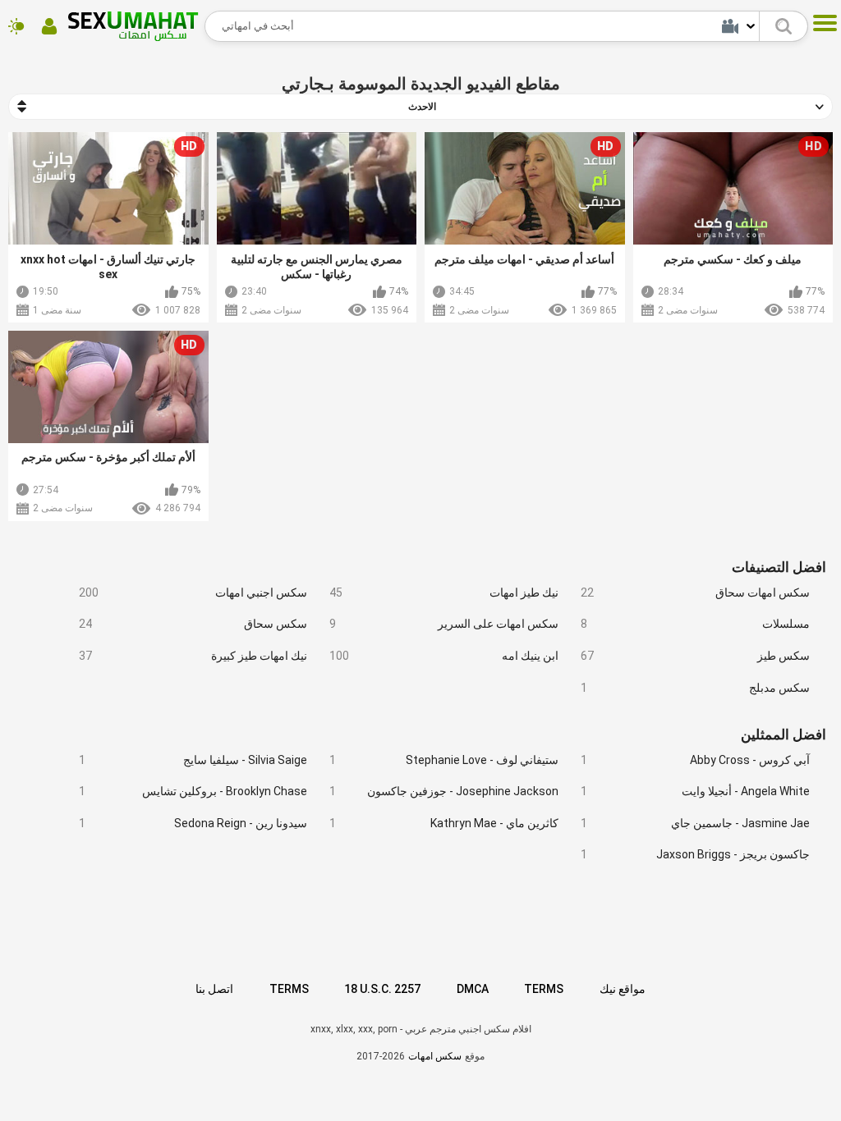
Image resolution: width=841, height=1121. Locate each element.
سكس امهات (435, 1056)
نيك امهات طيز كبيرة (193, 655)
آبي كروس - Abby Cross (695, 759)
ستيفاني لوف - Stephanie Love (443, 759)
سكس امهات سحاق (695, 592)
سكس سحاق (193, 623)
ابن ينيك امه (443, 655)
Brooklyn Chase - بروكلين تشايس (193, 791)
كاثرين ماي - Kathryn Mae (443, 823)
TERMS (289, 988)
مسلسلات (695, 623)
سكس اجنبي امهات (193, 592)
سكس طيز (695, 655)
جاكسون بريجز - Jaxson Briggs (695, 854)
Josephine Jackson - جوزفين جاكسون (443, 791)
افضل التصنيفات (779, 567)
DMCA (473, 988)
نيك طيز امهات (443, 592)
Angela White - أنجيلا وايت (695, 791)
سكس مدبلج (695, 687)
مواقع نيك (623, 988)
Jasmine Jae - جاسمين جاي (695, 823)
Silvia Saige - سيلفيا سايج (193, 759)
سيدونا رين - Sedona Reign (193, 823)
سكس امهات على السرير (443, 623)
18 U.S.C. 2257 (382, 988)
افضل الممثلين (783, 734)
